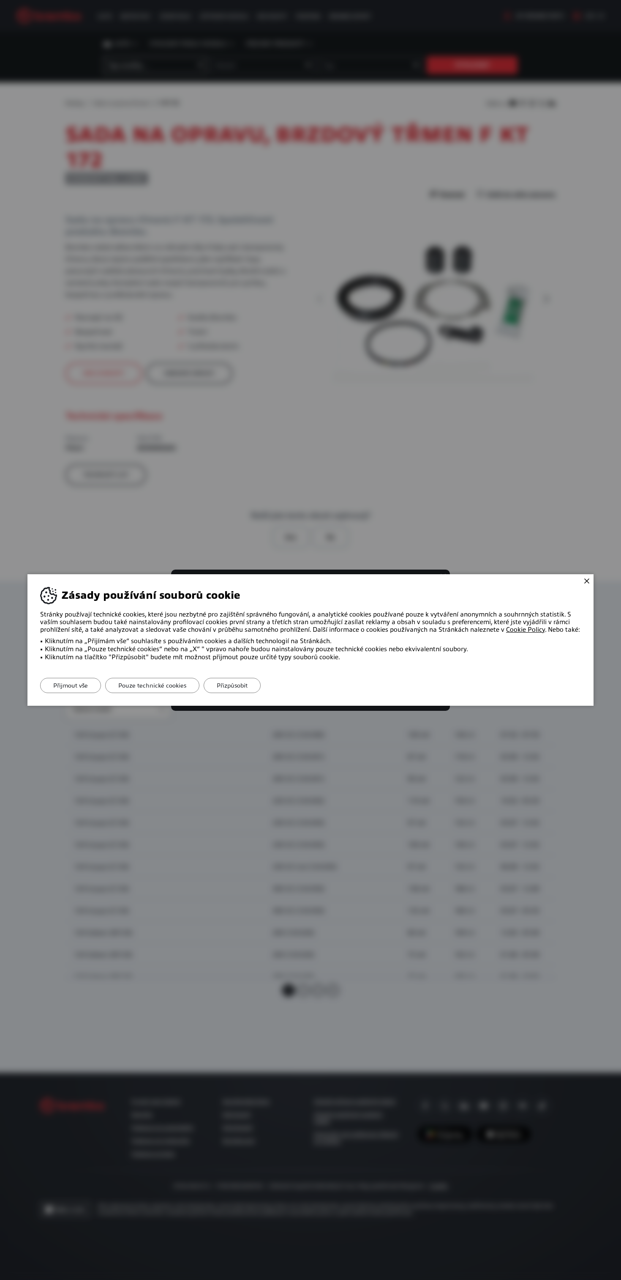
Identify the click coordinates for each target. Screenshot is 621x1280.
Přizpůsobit (232, 685)
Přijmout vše (70, 685)
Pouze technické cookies (152, 685)
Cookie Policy (525, 629)
